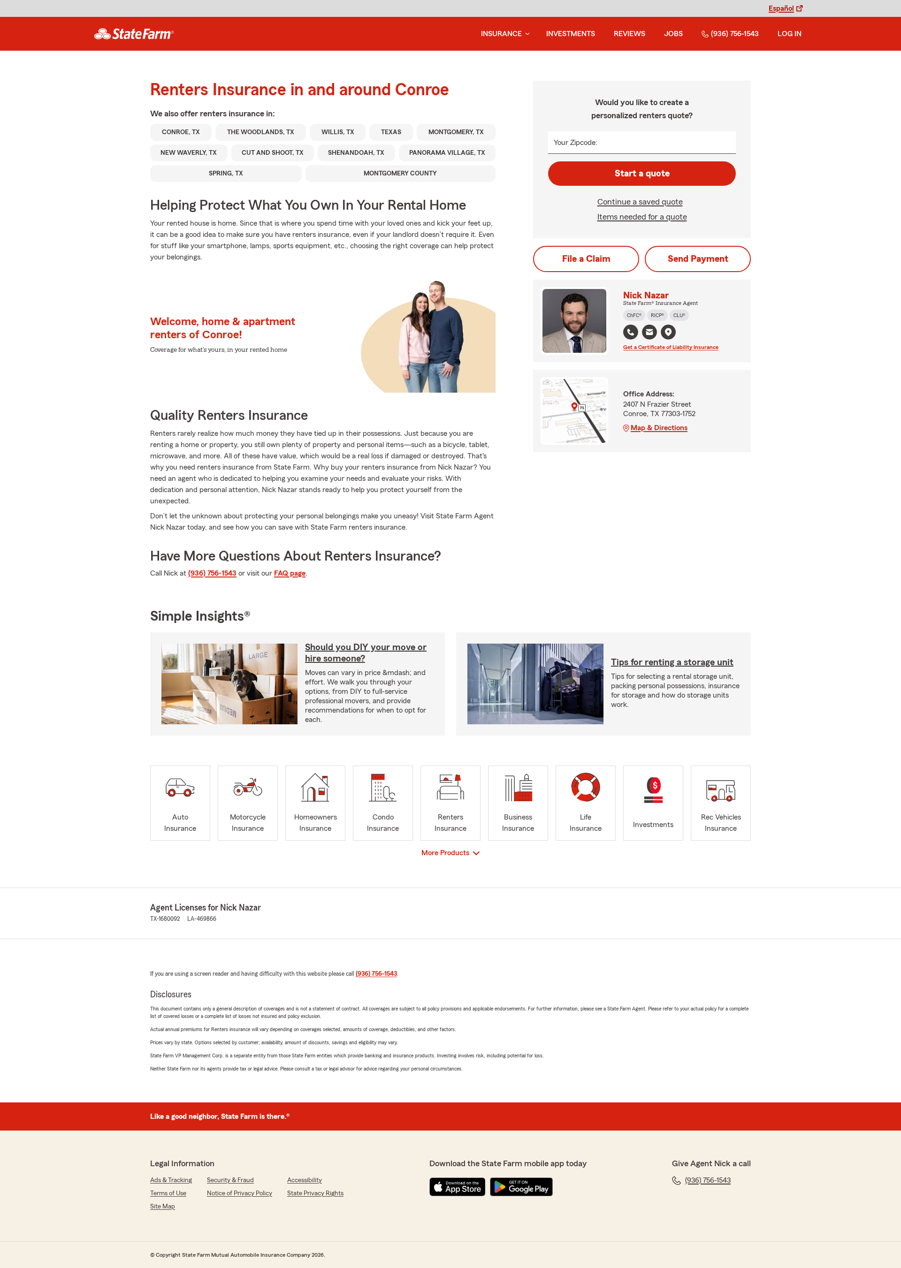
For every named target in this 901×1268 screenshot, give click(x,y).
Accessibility (304, 1180)
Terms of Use (168, 1193)
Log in (790, 34)
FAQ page (289, 573)
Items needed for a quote (642, 217)
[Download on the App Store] (457, 1186)
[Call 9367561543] (630, 332)
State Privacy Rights (315, 1193)
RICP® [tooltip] (657, 315)
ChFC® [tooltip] (634, 315)
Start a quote (642, 173)
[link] (134, 33)
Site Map (162, 1206)
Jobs (673, 34)
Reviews (629, 34)
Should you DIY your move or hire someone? (366, 653)
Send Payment (698, 259)
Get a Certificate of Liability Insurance (670, 347)
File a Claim (586, 259)
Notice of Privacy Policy (239, 1193)
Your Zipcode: (575, 142)
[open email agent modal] (649, 333)
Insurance (501, 34)
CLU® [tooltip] (679, 315)
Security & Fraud (230, 1180)
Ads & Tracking (171, 1180)
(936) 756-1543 (735, 34)
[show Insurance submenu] (525, 34)
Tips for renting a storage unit (672, 662)
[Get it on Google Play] (521, 1186)
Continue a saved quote (640, 201)
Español (781, 8)
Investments (570, 34)
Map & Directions (659, 428)
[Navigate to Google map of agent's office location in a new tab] (668, 332)
